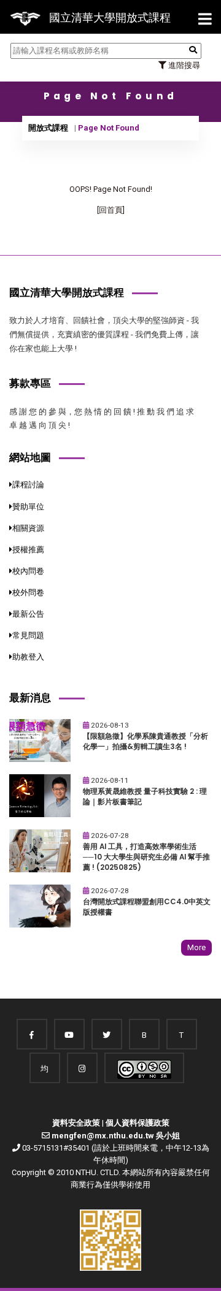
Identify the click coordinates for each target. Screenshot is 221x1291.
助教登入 (28, 656)
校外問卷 (28, 592)
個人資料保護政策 (137, 1122)
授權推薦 (28, 549)
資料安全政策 (76, 1122)
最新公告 (28, 614)
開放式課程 (48, 127)
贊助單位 (28, 506)
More (196, 947)
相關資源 (28, 528)
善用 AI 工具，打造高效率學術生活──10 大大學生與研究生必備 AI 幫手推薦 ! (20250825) (146, 857)
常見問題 (28, 635)
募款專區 (30, 383)
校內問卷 (28, 571)
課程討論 (28, 484)
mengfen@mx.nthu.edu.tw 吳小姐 (116, 1135)
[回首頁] (111, 210)
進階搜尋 (183, 65)
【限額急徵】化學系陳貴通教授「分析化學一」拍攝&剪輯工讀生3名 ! (145, 741)
